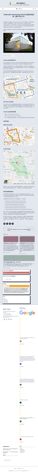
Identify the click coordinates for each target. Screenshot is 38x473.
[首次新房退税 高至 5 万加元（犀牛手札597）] (27, 239)
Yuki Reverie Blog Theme (18, 470)
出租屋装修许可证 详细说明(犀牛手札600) (10, 243)
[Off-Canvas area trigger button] (2, 8)
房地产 (15, 468)
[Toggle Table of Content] (13, 56)
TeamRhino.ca (30, 217)
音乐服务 (19, 468)
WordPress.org (5, 302)
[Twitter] (18, 8)
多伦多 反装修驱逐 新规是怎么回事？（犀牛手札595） (12, 262)
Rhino (17, 18)
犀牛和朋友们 (20, 3)
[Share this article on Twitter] (7, 224)
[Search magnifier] (28, 272)
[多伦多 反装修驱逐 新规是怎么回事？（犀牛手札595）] (19, 258)
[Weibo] (21, 8)
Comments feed (5, 300)
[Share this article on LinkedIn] (10, 224)
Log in (4, 298)
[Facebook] (16, 8)
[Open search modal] (35, 8)
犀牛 (22, 468)
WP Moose (27, 470)
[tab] (4, 286)
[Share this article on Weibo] (13, 224)
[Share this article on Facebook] (4, 224)
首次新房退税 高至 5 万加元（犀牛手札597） (27, 243)
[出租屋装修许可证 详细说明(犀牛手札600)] (10, 239)
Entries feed (5, 299)
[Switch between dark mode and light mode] (33, 8)
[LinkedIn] (19, 8)
